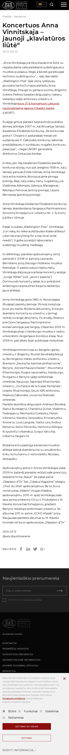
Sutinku (26, 738)
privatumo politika (32, 599)
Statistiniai (51, 711)
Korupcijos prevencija (18, 654)
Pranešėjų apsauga (16, 648)
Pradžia (7, 16)
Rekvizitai (9, 671)
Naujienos (20, 16)
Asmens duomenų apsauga (20, 665)
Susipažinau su (25, 599)
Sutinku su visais (26, 726)
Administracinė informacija (22, 659)
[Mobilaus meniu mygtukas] (64, 5)
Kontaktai (10, 643)
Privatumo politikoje (14, 698)
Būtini (12, 711)
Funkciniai (31, 711)
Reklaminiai (15, 717)
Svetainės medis (12, 634)
